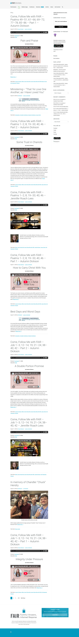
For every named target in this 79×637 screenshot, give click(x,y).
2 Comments (25, 488)
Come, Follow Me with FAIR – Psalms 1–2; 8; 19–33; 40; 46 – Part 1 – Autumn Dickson (28, 258)
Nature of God (44, 81)
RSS (16, 37)
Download (16, 35)
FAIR (21, 3)
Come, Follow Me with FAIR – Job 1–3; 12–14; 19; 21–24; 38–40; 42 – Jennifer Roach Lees (28, 422)
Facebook (55, 128)
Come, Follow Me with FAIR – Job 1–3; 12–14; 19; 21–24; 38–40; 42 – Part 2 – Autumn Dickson (28, 346)
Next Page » (23, 598)
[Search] (62, 7)
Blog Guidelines (56, 58)
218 (19, 598)
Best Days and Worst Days (25, 311)
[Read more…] (13, 77)
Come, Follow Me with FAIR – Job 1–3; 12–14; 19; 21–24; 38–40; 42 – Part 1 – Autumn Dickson (28, 540)
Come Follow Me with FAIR (36, 81)
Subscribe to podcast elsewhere (59, 41)
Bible (23, 81)
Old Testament (13, 83)
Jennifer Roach (37, 247)
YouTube (55, 134)
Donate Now (55, 614)
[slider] (46, 32)
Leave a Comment (28, 29)
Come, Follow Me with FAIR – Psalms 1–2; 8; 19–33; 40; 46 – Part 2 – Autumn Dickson (28, 124)
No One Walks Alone (64, 106)
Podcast (18, 83)
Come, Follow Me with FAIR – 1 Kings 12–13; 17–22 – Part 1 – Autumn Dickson (60, 114)
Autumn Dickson (18, 81)
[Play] (11, 32)
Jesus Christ (38, 115)
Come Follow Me (27, 81)
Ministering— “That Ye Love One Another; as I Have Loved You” (28, 91)
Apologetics (17, 115)
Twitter (54, 130)
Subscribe (61, 26)
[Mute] (43, 32)
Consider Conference (24, 115)
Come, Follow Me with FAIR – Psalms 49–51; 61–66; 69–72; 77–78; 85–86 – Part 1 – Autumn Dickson (27, 21)
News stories (17, 529)
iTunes (54, 132)
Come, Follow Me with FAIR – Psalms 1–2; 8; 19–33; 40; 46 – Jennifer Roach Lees (28, 195)
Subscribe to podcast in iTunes (59, 40)
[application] (29, 32)
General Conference (32, 115)
